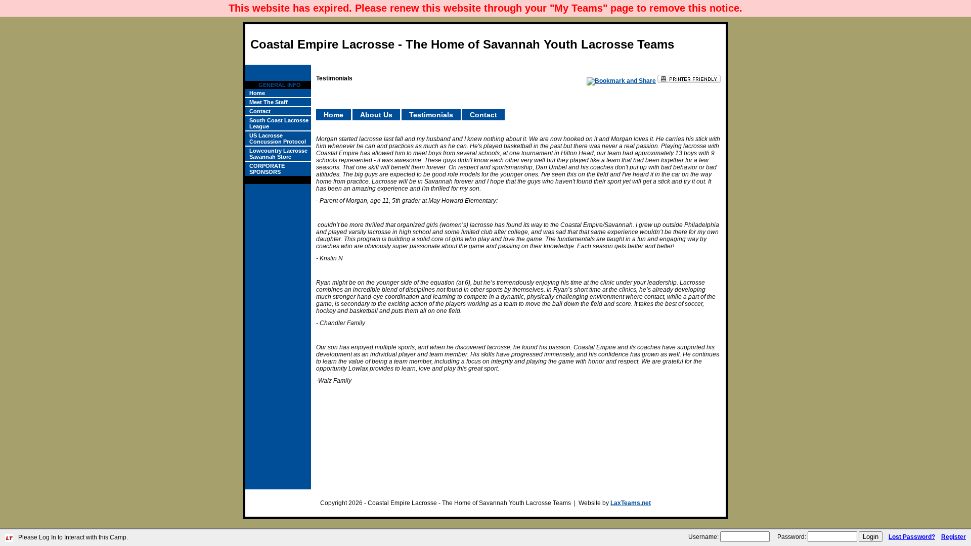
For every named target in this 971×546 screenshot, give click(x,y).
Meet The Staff (268, 102)
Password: (791, 536)
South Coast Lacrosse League (278, 123)
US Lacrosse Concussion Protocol (277, 138)
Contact (260, 111)
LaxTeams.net (630, 503)
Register (953, 536)
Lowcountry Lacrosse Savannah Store (278, 154)
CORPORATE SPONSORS (267, 169)
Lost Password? (912, 536)
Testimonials (431, 115)
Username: (703, 536)
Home (257, 93)
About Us (376, 115)
